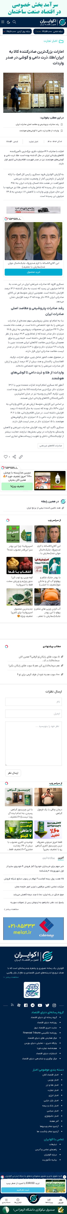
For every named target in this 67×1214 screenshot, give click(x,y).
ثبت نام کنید (23, 1190)
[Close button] (64, 1177)
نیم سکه (20, 31)
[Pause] (37, 488)
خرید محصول (33, 272)
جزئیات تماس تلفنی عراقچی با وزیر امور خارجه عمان (39, 886)
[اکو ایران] (53, 22)
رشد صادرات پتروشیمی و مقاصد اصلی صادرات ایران (37, 124)
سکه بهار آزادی (56, 31)
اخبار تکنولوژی (52, 1116)
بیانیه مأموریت (49, 1159)
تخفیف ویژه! (17, 486)
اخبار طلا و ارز (52, 1085)
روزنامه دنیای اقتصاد (47, 1022)
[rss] (12, 1006)
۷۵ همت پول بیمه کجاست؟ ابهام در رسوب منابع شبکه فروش (34, 878)
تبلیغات (53, 1144)
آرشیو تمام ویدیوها (49, 1126)
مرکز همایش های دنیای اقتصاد (42, 1038)
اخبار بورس (53, 1080)
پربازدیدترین (48, 857)
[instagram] (54, 1006)
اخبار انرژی (54, 1095)
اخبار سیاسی (53, 1110)
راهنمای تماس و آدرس (46, 1149)
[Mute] (42, 488)
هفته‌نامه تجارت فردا (47, 1048)
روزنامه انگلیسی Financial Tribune (40, 1032)
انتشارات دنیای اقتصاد (46, 1053)
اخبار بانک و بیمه (50, 1105)
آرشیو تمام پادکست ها (48, 1131)
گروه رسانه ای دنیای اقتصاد (44, 1017)
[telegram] (32, 1006)
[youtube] (40, 1006)
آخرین (61, 857)
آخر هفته (54, 1121)
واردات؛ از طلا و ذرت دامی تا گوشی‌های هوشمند (39, 130)
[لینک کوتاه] (21, 457)
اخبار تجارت (50, 41)
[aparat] (19, 1006)
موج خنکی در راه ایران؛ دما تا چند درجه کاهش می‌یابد (38, 894)
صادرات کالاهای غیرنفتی (51, 445)
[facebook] (25, 1006)
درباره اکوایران (50, 1154)
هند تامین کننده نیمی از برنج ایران (43, 507)
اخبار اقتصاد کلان (50, 1074)
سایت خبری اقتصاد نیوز (45, 1027)
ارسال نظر (13, 773)
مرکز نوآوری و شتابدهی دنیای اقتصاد (39, 1058)
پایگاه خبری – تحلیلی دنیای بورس (40, 1043)
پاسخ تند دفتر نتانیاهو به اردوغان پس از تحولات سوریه (37, 902)
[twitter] (47, 1006)
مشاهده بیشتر (12, 909)
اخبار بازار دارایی (51, 1100)
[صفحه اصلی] (33, 1198)
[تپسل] (6, 218)
